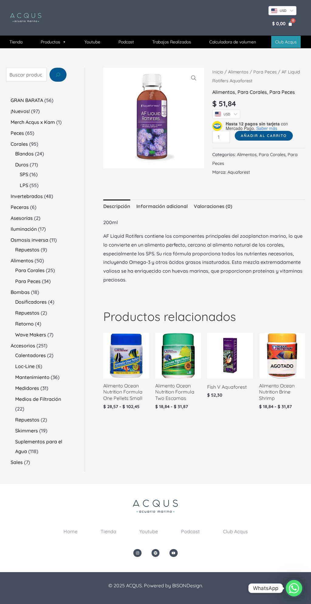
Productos (50, 42)
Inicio (217, 72)
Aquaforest (238, 172)
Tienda (15, 42)
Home (70, 531)
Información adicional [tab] (162, 206)
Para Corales (252, 92)
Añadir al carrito (264, 135)
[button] (193, 78)
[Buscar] (58, 75)
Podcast (126, 42)
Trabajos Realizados (171, 42)
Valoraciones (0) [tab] (213, 206)
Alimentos (238, 72)
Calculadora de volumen (232, 42)
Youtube (92, 42)
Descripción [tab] (116, 206)
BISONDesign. (187, 585)
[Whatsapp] (294, 588)
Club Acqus (235, 531)
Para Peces (265, 72)
